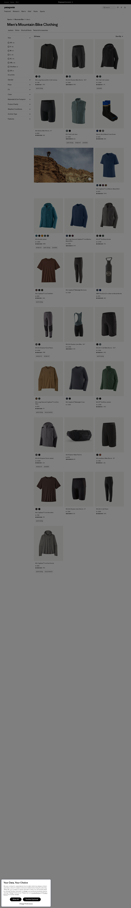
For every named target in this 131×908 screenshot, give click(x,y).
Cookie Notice (35, 893)
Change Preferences (26, 904)
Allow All (16, 899)
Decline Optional (32, 899)
